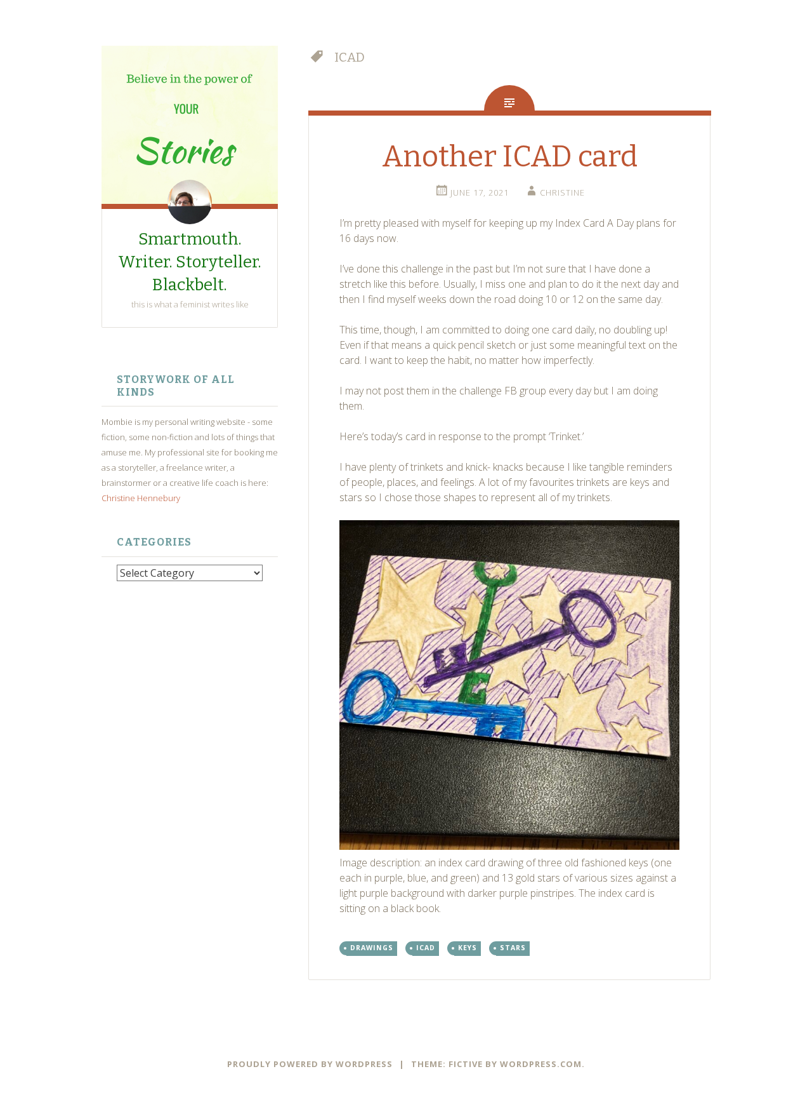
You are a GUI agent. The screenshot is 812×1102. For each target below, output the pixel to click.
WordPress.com (541, 1064)
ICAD (425, 947)
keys (467, 947)
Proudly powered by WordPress (310, 1064)
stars (513, 947)
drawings (371, 947)
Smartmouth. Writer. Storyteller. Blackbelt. (189, 262)
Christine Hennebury (141, 498)
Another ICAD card (510, 156)
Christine (562, 192)
